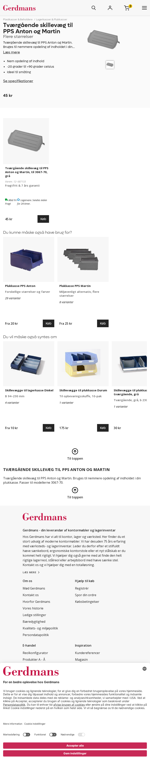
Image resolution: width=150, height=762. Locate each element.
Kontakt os (31, 595)
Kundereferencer (87, 653)
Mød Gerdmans (34, 588)
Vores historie (33, 608)
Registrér (82, 588)
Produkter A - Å (34, 659)
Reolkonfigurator (35, 653)
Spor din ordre (85, 595)
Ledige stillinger (34, 615)
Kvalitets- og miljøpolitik (40, 628)
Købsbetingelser (87, 601)
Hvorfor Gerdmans (36, 601)
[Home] (31, 8)
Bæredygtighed (34, 621)
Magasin (81, 659)
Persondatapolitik (36, 635)
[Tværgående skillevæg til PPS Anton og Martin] (110, 65)
